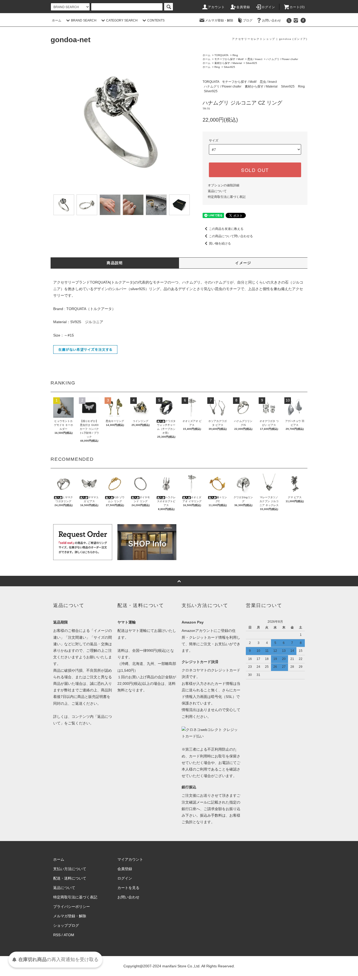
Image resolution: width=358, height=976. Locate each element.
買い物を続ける (220, 243)
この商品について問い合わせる (231, 236)
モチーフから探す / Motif (228, 59)
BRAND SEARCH (83, 20)
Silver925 (251, 63)
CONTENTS (156, 20)
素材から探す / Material (228, 63)
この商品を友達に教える (226, 229)
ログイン (268, 7)
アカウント (216, 7)
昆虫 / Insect (254, 59)
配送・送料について (69, 878)
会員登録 (243, 7)
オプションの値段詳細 (223, 185)
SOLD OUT (255, 169)
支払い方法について (69, 869)
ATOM (69, 935)
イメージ (243, 263)
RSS (57, 935)
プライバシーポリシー (71, 906)
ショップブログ (66, 925)
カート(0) (297, 7)
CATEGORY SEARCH (122, 20)
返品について (217, 191)
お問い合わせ (271, 20)
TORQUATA (221, 55)
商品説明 (115, 263)
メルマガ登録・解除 (219, 20)
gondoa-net (70, 40)
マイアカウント (130, 859)
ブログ (247, 20)
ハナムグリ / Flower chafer (282, 59)
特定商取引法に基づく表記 (227, 197)
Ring (235, 55)
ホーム (56, 20)
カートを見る (128, 888)
